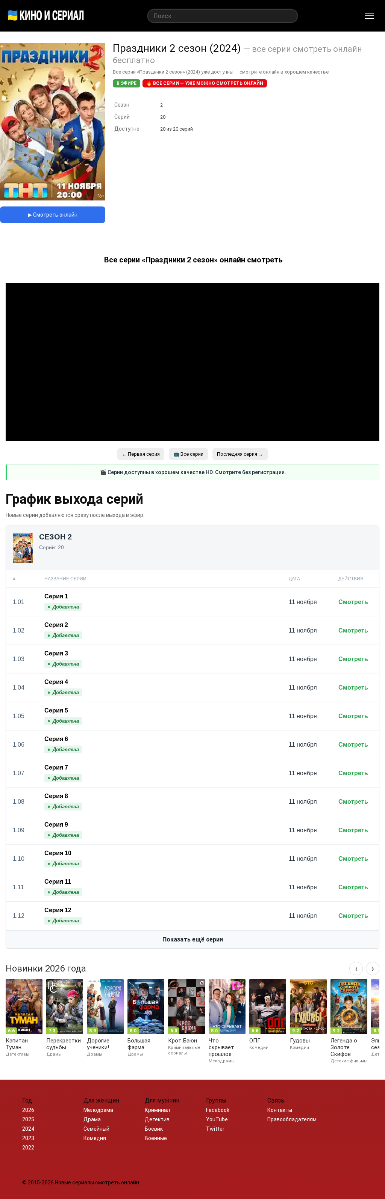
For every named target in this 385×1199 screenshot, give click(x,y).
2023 (28, 1138)
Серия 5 (56, 710)
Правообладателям (292, 1119)
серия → (240, 454)
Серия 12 (57, 910)
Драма (92, 1119)
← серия (141, 454)
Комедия (94, 1138)
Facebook (217, 1110)
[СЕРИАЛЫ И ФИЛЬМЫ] (46, 15)
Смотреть (353, 602)
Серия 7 (56, 767)
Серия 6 (56, 739)
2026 (28, 1110)
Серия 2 (56, 625)
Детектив (157, 1119)
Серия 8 (56, 796)
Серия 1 (56, 596)
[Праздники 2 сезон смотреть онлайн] (52, 198)
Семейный (96, 1129)
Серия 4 (56, 682)
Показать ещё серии (192, 939)
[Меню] (369, 16)
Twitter (215, 1129)
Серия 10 (57, 853)
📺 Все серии (188, 454)
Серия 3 (56, 653)
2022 (28, 1148)
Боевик (154, 1129)
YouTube (217, 1119)
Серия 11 (57, 881)
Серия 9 (56, 824)
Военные (156, 1138)
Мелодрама (98, 1110)
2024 (28, 1129)
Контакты (279, 1110)
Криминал (157, 1110)
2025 (28, 1119)
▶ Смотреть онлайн (52, 215)
